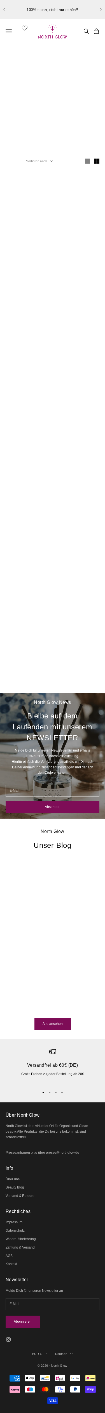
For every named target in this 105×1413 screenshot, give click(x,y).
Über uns (13, 1179)
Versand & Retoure (20, 1196)
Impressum (14, 1222)
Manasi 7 (78, 418)
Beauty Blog (15, 1187)
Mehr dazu (53, 113)
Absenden (52, 807)
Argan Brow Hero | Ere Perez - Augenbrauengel (27, 525)
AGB (9, 1256)
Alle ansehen (53, 1024)
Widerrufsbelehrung (21, 1239)
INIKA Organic (27, 616)
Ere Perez (27, 230)
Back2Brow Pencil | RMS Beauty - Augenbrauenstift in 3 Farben (78, 525)
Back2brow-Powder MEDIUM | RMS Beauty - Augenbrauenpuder (27, 337)
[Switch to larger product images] (87, 161)
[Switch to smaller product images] (96, 161)
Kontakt (11, 1264)
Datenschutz (15, 1231)
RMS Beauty (78, 230)
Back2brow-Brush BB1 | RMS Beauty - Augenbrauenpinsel (27, 431)
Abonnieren (23, 1321)
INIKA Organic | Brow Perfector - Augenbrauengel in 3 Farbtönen (27, 629)
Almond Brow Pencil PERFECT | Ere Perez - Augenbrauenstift (27, 242)
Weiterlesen (15, 1008)
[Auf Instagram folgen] (8, 1339)
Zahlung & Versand (20, 1247)
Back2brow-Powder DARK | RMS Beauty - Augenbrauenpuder (78, 242)
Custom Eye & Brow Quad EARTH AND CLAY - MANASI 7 (78, 431)
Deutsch (61, 1353)
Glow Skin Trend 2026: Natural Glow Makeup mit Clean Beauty (41, 955)
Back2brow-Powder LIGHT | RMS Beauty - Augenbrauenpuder (78, 337)
